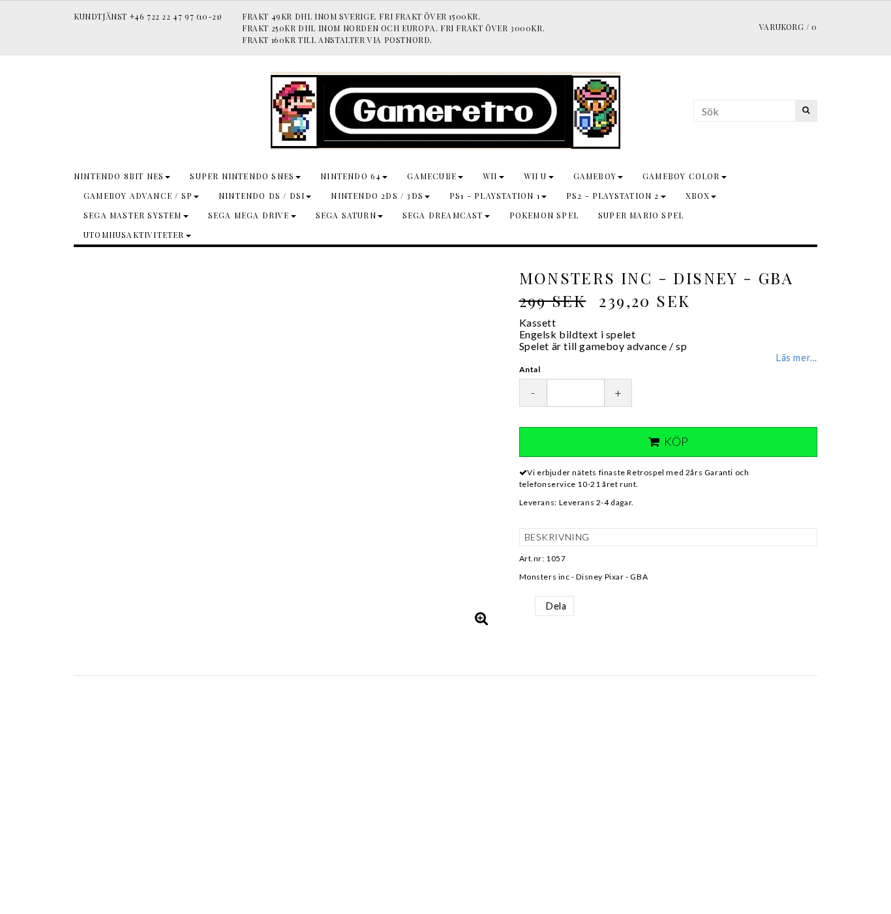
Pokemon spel (544, 215)
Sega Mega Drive (249, 215)
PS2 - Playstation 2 (612, 195)
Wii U (535, 176)
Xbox (698, 195)
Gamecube (432, 176)
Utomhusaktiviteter (134, 234)
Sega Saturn (346, 215)
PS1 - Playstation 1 (494, 195)
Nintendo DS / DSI (262, 195)
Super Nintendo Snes (242, 176)
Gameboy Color (681, 176)
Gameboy (594, 176)
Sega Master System (132, 215)
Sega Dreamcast (442, 215)
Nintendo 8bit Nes (119, 176)
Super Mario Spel (641, 215)
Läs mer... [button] (796, 357)
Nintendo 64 (350, 176)
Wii (490, 176)
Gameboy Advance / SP (137, 195)
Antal (530, 369)
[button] (482, 618)
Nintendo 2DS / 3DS (377, 195)
